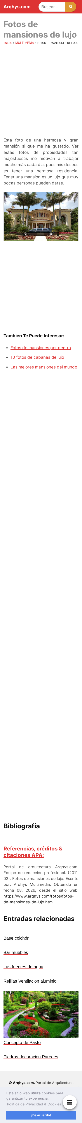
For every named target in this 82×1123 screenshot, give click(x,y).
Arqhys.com (17, 7)
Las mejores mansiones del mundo (43, 367)
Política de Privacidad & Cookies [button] (34, 1104)
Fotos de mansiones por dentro (40, 347)
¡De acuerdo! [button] (41, 1115)
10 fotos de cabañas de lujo (37, 357)
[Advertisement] (41, 92)
